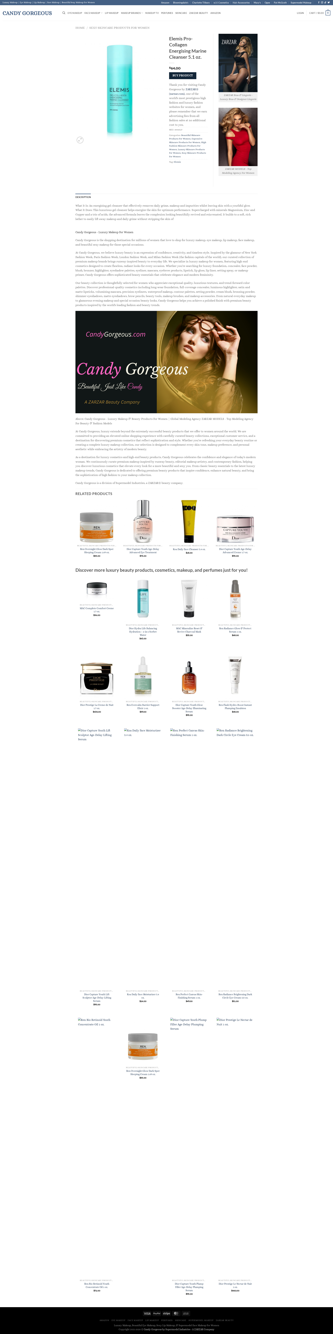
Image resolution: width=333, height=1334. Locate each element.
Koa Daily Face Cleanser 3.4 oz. (189, 549)
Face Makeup (92, 13)
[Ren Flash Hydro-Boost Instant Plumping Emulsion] (235, 675)
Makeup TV (152, 13)
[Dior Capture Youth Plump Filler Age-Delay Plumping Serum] (189, 1148)
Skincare (181, 13)
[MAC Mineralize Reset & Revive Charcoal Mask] (189, 598)
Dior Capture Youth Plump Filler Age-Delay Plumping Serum (189, 1287)
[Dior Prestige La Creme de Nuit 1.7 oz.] (97, 675)
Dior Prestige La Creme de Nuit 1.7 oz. (96, 707)
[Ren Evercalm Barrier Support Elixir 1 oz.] (143, 675)
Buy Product (183, 75)
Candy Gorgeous (27, 13)
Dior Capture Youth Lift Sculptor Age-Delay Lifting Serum (97, 997)
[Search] (63, 13)
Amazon (165, 2)
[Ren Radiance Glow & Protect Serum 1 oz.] (235, 598)
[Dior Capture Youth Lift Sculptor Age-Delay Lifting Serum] (97, 858)
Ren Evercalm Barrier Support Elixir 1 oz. (143, 707)
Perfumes (167, 13)
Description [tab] (83, 197)
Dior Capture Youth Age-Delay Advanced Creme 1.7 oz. (235, 551)
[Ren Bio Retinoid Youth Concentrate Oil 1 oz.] (97, 1148)
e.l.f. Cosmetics (221, 2)
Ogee (267, 2)
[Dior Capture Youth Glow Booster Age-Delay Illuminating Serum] (189, 675)
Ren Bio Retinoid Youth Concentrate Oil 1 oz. (96, 1285)
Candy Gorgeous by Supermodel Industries (167, 1329)
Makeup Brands (131, 13)
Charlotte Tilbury (201, 2)
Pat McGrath (280, 2)
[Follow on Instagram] (322, 2)
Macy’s (257, 2)
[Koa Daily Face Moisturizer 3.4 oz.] (143, 858)
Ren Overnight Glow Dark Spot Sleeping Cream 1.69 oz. (96, 551)
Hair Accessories (241, 2)
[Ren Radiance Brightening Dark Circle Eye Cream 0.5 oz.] (235, 858)
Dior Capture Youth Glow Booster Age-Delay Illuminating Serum (189, 708)
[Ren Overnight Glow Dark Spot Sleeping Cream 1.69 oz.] (143, 1041)
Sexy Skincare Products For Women (119, 27)
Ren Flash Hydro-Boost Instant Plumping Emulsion (235, 707)
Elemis (177, 162)
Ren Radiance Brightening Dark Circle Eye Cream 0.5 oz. (235, 996)
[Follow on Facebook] (319, 2)
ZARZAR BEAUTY (198, 13)
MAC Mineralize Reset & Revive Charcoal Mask (189, 630)
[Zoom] (80, 140)
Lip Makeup (112, 13)
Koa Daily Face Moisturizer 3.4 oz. (143, 996)
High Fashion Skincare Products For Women (187, 146)
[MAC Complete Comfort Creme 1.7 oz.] (97, 588)
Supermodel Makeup (301, 2)
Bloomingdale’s (180, 2)
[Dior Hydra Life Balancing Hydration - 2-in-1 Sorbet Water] (143, 598)
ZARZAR (198, 1329)
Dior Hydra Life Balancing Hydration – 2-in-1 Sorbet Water (143, 631)
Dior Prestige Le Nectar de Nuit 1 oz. (235, 1285)
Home (80, 27)
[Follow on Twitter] (329, 2)
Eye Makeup (75, 13)
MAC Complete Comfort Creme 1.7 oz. (97, 610)
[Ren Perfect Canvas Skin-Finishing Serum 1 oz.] (189, 858)
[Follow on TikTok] (325, 2)
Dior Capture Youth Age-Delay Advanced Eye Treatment (143, 551)
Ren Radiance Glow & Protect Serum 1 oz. (235, 630)
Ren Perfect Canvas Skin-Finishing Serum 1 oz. (189, 996)
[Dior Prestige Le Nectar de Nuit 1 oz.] (235, 1148)
